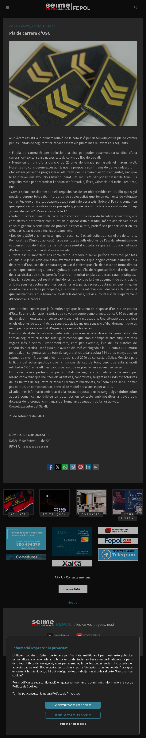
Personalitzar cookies (73, 723)
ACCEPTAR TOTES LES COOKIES (72, 705)
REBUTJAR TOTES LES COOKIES (73, 715)
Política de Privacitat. (66, 693)
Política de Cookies (24, 686)
